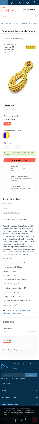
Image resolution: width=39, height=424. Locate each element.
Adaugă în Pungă (19, 160)
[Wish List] (27, 2)
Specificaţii (7, 204)
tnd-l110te (26, 310)
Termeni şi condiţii (20, 378)
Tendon (13, 44)
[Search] (35, 16)
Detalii (5, 414)
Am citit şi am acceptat (14, 378)
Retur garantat (15, 186)
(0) (22, 39)
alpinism (6, 313)
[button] (19, 2)
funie (7, 310)
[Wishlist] (34, 38)
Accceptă (20, 420)
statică (12, 310)
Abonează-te (31, 375)
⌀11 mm (7, 123)
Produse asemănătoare (11, 213)
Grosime (10, 119)
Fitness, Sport (16, 23)
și (11, 313)
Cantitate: (7, 143)
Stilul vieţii (8, 23)
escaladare (16, 313)
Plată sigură (14, 166)
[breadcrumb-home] (2, 23)
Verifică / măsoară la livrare (19, 176)
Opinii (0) (6, 208)
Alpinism (24, 23)
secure (18, 310)
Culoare (12, 130)
